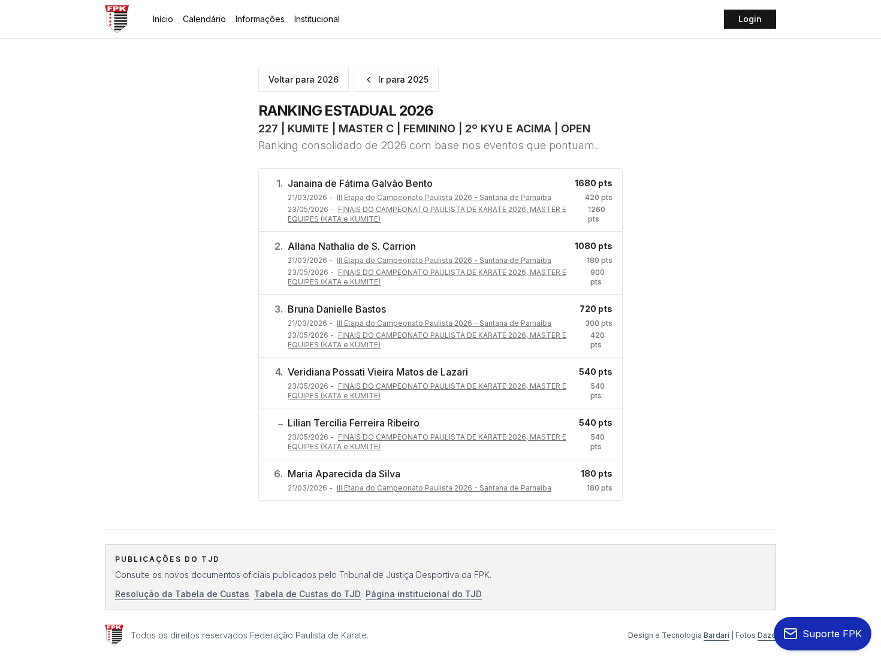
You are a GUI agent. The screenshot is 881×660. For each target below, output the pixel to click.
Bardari (716, 635)
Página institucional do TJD (424, 594)
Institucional (317, 19)
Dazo (767, 635)
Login (750, 19)
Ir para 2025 (403, 79)
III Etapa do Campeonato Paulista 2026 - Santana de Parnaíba (444, 197)
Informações (260, 19)
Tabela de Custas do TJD (307, 594)
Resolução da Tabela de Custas (182, 594)
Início (163, 19)
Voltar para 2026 (303, 79)
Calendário (204, 19)
